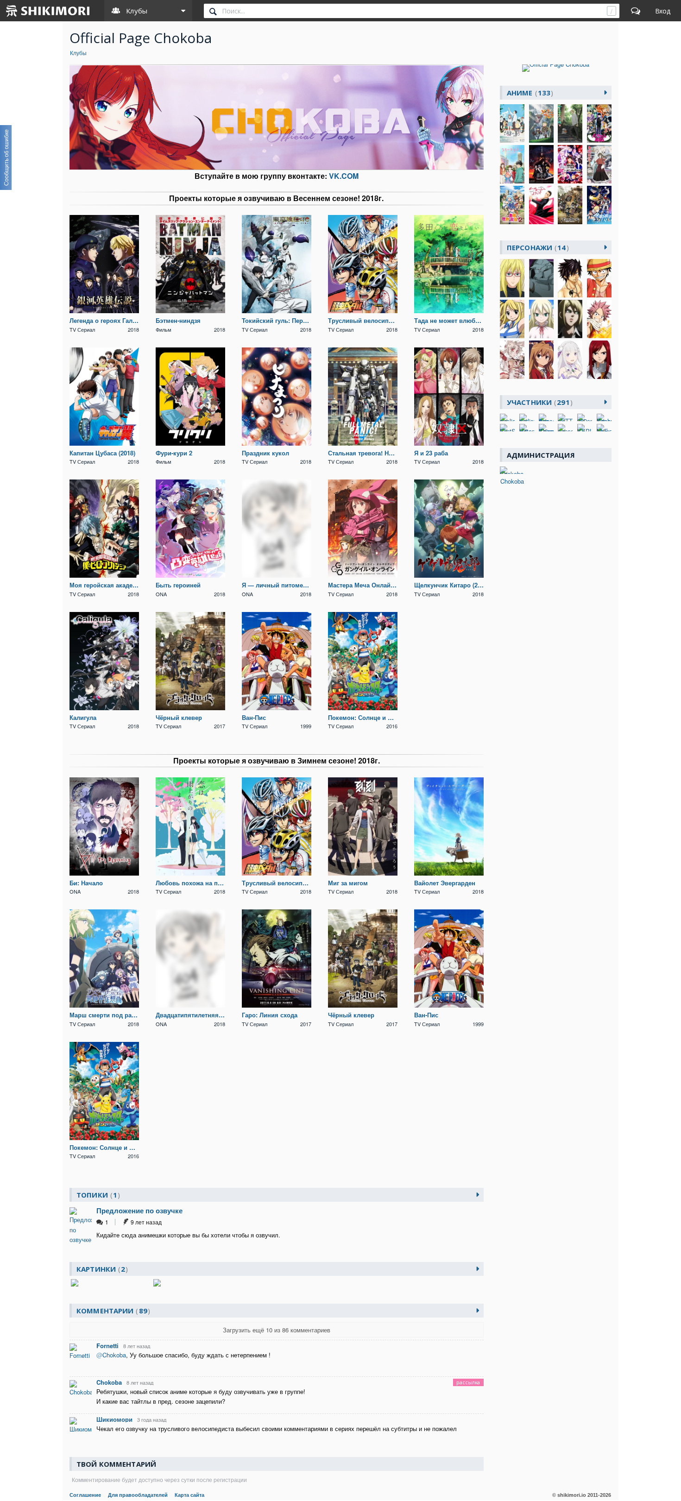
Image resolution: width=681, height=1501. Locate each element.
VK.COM (344, 175)
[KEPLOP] (584, 427)
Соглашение (85, 1495)
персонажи (536, 247)
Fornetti (107, 1345)
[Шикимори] (48, 10)
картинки (100, 1269)
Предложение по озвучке (139, 1210)
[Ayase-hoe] (546, 417)
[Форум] (635, 10)
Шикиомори (114, 1419)
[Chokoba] (512, 470)
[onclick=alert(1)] (507, 417)
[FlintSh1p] (507, 427)
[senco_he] (565, 427)
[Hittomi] (526, 427)
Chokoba (109, 1382)
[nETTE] (565, 417)
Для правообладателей (138, 1495)
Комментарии (111, 1310)
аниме (528, 92)
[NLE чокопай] (604, 427)
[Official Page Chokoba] (555, 68)
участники (538, 402)
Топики (96, 1194)
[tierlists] (526, 417)
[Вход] (662, 10)
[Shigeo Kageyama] (546, 427)
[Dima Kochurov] (604, 417)
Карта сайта (189, 1495)
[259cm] (584, 417)
